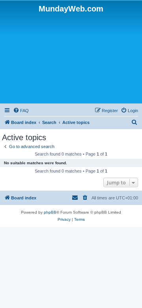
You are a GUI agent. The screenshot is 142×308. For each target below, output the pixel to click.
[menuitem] (21, 110)
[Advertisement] (71, 57)
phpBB (50, 212)
